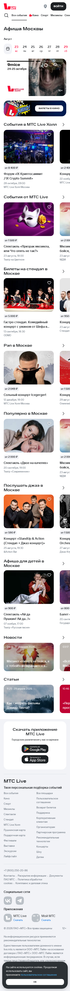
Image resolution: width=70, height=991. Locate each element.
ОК (35, 982)
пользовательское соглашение (39, 975)
